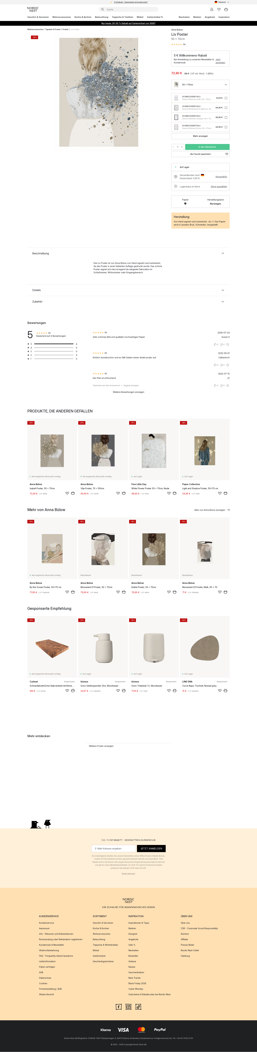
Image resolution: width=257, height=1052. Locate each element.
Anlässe (132, 961)
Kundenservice (46, 923)
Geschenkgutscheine (103, 961)
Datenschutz (45, 978)
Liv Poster (74, 29)
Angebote (210, 17)
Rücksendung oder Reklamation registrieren (60, 939)
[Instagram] (128, 1006)
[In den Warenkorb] (73, 493)
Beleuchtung (101, 17)
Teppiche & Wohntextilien (105, 945)
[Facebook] (119, 1006)
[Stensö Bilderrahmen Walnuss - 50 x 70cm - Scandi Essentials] (176, 107)
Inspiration (224, 17)
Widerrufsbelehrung (49, 950)
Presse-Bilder (187, 945)
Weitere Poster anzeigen (101, 746)
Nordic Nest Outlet (190, 950)
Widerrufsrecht (46, 994)
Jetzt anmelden (220, 61)
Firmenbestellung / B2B (50, 989)
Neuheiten (184, 17)
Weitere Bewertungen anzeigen (128, 392)
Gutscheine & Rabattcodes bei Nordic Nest (149, 994)
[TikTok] (138, 1006)
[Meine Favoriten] (218, 9)
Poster (66, 29)
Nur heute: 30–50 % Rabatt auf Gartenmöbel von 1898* (128, 23)
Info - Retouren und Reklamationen (56, 934)
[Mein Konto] (211, 9)
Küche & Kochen (83, 17)
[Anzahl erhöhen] (182, 147)
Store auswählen (219, 186)
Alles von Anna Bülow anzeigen (209, 510)
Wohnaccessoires (61, 17)
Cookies (43, 983)
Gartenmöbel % (155, 17)
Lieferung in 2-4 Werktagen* (130, 2)
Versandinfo (221, 176)
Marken (197, 17)
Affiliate (184, 939)
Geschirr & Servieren (38, 17)
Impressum (44, 928)
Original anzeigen (131, 385)
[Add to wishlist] (67, 493)
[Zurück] (37, 93)
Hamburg (185, 956)
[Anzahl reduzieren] (173, 147)
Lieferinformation (47, 961)
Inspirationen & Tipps (138, 923)
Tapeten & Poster (53, 29)
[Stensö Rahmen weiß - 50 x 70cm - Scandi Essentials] (176, 98)
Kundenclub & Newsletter (51, 945)
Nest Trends (134, 978)
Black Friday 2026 (137, 983)
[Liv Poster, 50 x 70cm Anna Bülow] (99, 92)
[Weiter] (160, 93)
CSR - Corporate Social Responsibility (199, 928)
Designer (132, 934)
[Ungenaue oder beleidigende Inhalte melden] (228, 344)
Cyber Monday (135, 989)
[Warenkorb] (226, 9)
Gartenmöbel (99, 956)
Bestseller (133, 956)
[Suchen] (102, 9)
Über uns (185, 923)
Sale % (131, 945)
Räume (131, 967)
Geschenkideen (136, 972)
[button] (178, 44)
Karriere (185, 934)
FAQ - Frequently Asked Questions (56, 956)
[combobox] (222, 2)
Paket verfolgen (47, 967)
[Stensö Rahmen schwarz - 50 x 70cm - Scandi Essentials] (176, 117)
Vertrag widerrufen (128, 873)
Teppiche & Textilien (122, 17)
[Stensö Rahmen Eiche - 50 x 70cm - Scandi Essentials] (176, 127)
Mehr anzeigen (200, 136)
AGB (41, 972)
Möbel (140, 17)
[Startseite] (33, 9)
